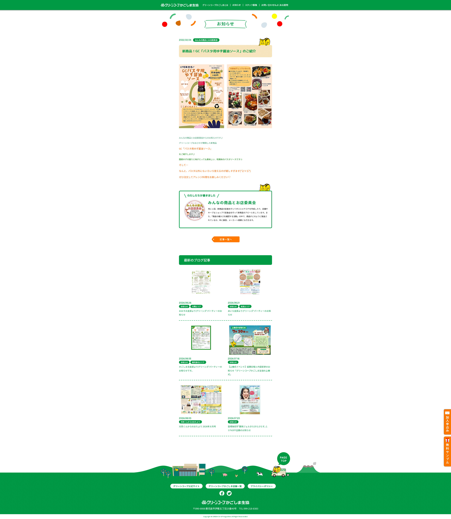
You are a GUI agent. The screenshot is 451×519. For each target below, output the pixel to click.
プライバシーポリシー (262, 486)
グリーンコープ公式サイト (186, 486)
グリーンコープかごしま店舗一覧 (225, 486)
